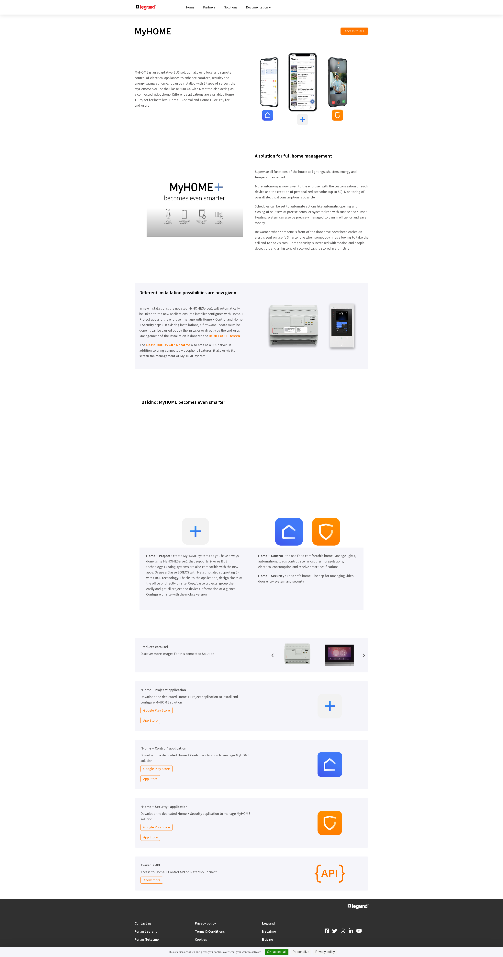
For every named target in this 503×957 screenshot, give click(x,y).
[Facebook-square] (326, 930)
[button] (272, 655)
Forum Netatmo (147, 939)
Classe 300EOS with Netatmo (168, 345)
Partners (209, 7)
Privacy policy (205, 923)
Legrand (268, 923)
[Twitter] (334, 930)
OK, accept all (276, 951)
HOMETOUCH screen (224, 336)
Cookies (201, 939)
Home (190, 7)
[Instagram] (342, 930)
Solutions (230, 7)
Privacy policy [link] (325, 951)
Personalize (301, 951)
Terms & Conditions (210, 931)
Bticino (267, 939)
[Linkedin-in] (350, 930)
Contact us (143, 923)
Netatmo (269, 931)
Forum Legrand (146, 931)
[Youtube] (358, 930)
